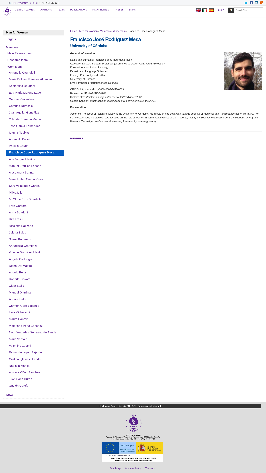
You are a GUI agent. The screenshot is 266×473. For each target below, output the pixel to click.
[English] (7, 11)
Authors (46, 9)
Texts (61, 9)
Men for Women (24, 9)
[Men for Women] (133, 431)
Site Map (115, 468)
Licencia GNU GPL (127, 406)
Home (73, 31)
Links (132, 9)
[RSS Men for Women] (261, 3)
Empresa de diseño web (149, 406)
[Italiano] (205, 10)
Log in (221, 9)
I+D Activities (100, 9)
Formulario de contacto (120, 439)
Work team (119, 31)
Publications (78, 9)
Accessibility (133, 468)
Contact (150, 468)
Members (105, 31)
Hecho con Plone (107, 406)
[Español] (211, 10)
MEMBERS (76, 138)
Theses (119, 9)
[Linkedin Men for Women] (256, 3)
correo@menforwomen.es (24, 3)
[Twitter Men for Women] (246, 3)
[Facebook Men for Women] (251, 3)
